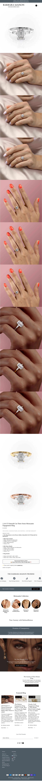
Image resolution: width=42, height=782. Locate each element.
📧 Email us (14, 755)
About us (4, 754)
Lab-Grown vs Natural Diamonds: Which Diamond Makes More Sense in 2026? (7, 709)
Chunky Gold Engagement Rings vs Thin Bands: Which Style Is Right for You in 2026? (34, 707)
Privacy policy (5, 755)
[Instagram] (19, 743)
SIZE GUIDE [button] (5, 531)
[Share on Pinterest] (9, 567)
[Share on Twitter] (8, 567)
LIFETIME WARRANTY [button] (31, 531)
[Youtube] (23, 743)
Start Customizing (32, 685)
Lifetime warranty (6, 759)
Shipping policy (5, 764)
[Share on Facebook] (6, 567)
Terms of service (5, 757)
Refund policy (11, 777)
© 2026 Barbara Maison (17, 778)
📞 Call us (14, 754)
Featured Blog (21, 693)
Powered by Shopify (25, 778)
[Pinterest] (21, 743)
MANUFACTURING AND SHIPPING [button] (17, 531)
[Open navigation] (38, 5)
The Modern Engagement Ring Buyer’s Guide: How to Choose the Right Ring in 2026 (21, 707)
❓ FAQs (13, 757)
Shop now (36, 589)
